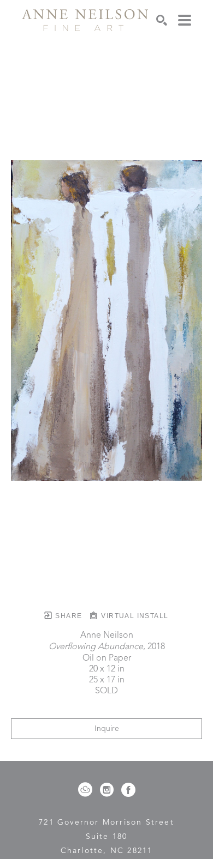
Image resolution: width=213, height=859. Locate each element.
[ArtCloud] (87, 790)
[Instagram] (108, 790)
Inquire (106, 729)
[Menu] (184, 20)
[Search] (161, 20)
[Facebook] (128, 790)
